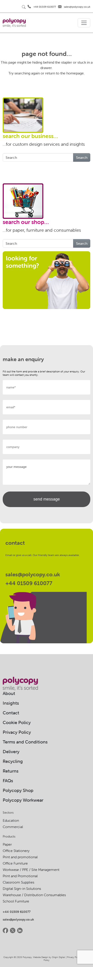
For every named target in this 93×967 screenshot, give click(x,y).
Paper (7, 844)
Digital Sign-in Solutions (22, 888)
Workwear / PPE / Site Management (31, 869)
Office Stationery (16, 850)
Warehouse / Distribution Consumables (34, 895)
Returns (11, 771)
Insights (11, 703)
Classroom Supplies (18, 882)
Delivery (11, 751)
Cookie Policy (17, 722)
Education (11, 820)
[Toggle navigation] (84, 22)
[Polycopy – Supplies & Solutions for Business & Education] (14, 22)
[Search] (24, 7)
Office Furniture (15, 863)
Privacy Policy (17, 732)
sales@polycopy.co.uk (77, 6)
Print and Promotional (20, 876)
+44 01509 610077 (44, 6)
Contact (11, 712)
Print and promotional (20, 857)
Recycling (13, 761)
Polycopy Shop (18, 790)
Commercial (13, 826)
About (9, 693)
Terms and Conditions (25, 742)
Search (81, 157)
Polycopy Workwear (23, 800)
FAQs (8, 780)
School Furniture (16, 901)
